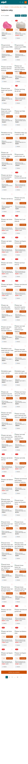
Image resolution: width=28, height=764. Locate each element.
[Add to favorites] (11, 20)
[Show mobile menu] (25, 2)
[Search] (20, 2)
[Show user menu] (23, 2)
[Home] (3, 2)
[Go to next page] (21, 677)
